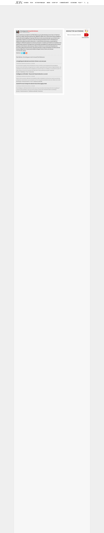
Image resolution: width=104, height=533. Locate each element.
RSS (26, 53)
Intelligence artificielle (37, 81)
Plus (79, 2)
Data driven (31, 71)
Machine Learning (26, 81)
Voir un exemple (85, 37)
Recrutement (18, 81)
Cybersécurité (64, 2)
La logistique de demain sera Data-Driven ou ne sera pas (31, 61)
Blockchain (40, 91)
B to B (27, 71)
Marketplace (23, 71)
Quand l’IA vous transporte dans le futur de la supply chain (31, 83)
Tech (31, 2)
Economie (74, 2)
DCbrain (24, 50)
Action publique (40, 2)
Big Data (18, 71)
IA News (26, 2)
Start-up (55, 2)
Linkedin (24, 53)
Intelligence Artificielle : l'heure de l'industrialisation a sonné (32, 74)
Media (48, 2)
